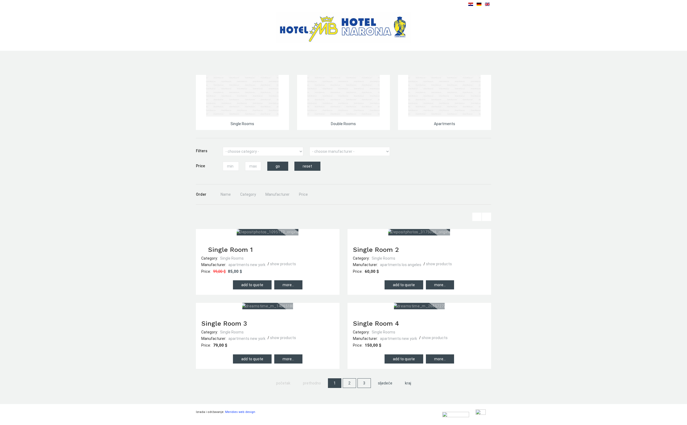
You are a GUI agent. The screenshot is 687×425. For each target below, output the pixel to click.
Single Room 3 (224, 323)
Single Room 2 (376, 249)
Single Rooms (242, 124)
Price (303, 194)
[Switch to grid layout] (486, 217)
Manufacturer (277, 194)
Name (226, 194)
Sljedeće (385, 383)
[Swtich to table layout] (476, 217)
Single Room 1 (230, 249)
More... (288, 285)
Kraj (408, 383)
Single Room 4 (376, 323)
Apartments (444, 124)
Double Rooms (343, 124)
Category (248, 194)
